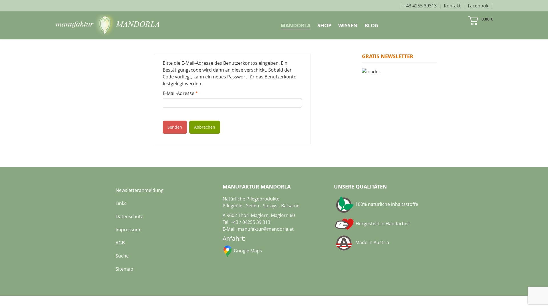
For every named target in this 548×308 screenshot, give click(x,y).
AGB (120, 243)
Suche (122, 256)
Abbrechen (204, 127)
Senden (175, 127)
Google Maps (248, 251)
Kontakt (452, 6)
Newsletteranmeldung (140, 190)
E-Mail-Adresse (180, 93)
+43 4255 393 (418, 6)
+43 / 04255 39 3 (248, 222)
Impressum (128, 229)
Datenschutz (129, 216)
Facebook (478, 6)
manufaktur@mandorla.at (266, 229)
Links (121, 203)
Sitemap (124, 269)
